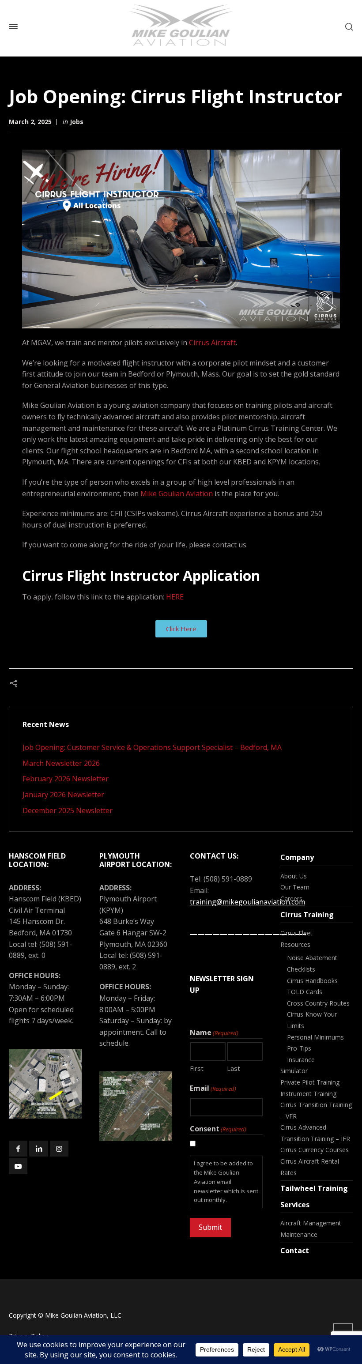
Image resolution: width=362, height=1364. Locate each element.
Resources (295, 944)
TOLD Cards (304, 991)
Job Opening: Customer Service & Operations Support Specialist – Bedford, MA (152, 747)
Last (233, 1068)
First (197, 1068)
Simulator (294, 1070)
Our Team (294, 887)
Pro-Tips (299, 1048)
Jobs (76, 121)
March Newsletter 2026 (61, 763)
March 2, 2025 (30, 121)
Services (294, 1205)
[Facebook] (18, 1149)
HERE (175, 597)
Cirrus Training (307, 914)
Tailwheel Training (314, 1188)
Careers (291, 898)
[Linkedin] (38, 1149)
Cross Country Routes (318, 1003)
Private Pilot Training (309, 1082)
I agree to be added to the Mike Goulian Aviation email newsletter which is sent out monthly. (226, 1181)
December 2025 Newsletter (68, 810)
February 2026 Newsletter (66, 779)
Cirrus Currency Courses (314, 1149)
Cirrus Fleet (296, 933)
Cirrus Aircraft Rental (309, 1161)
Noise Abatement (312, 957)
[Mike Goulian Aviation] (181, 26)
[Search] (347, 26)
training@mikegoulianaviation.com (247, 902)
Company (297, 857)
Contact (294, 1250)
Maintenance (298, 1234)
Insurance (301, 1059)
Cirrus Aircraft (212, 342)
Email (213, 1088)
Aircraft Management (310, 1223)
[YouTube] (18, 1166)
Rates (288, 1172)
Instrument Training (308, 1093)
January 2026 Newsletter (63, 794)
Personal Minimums (315, 1037)
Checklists (301, 969)
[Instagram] (59, 1149)
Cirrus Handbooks (312, 980)
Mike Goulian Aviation (176, 493)
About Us (293, 876)
